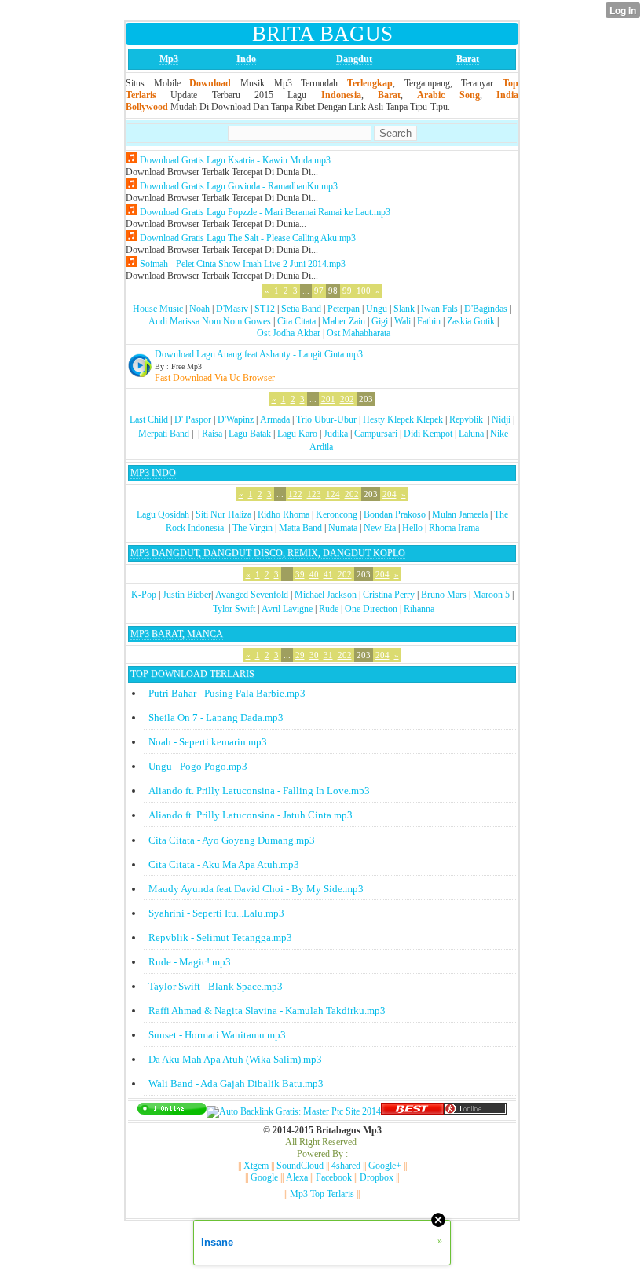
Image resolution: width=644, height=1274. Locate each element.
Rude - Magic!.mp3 (189, 962)
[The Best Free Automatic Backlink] (412, 1111)
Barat (467, 58)
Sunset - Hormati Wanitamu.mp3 (217, 1035)
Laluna (471, 433)
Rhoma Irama (454, 527)
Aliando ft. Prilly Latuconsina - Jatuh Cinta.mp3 (250, 815)
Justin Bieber (187, 594)
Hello (412, 527)
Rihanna (419, 608)
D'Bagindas (485, 308)
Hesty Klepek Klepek (403, 419)
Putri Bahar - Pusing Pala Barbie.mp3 (227, 693)
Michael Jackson (326, 594)
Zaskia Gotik (471, 321)
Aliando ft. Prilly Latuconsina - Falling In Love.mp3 (259, 790)
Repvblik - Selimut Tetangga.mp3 (220, 937)
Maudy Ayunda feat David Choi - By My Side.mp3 (256, 889)
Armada (275, 419)
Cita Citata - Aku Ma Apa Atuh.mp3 (223, 864)
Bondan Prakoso (395, 514)
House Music (158, 308)
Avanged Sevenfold (251, 594)
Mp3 (168, 58)
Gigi (379, 321)
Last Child (149, 419)
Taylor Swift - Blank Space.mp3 (215, 986)
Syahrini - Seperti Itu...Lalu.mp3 (216, 913)
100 (364, 290)
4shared (345, 1165)
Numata (342, 527)
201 (328, 399)
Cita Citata (296, 321)
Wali (402, 321)
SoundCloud (300, 1165)
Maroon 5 (491, 594)
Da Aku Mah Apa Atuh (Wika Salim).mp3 (235, 1059)
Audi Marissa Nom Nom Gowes (209, 321)
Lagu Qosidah (163, 514)
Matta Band (300, 527)
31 (328, 655)
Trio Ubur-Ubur (326, 419)
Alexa (297, 1177)
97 (319, 290)
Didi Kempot (428, 433)
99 (347, 290)
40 (314, 574)
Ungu (376, 308)
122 (295, 494)
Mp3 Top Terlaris (322, 1193)
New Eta (380, 527)
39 (300, 574)
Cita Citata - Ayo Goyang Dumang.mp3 (231, 840)
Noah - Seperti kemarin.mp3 (207, 742)
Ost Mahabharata (358, 333)
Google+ (384, 1165)
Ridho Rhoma (283, 514)
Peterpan (343, 308)
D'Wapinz (236, 419)
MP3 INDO (153, 472)
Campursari (375, 433)
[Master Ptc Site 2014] (294, 1111)
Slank (404, 308)
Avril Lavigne (287, 608)
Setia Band (301, 308)
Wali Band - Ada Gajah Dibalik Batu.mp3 (236, 1083)
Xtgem (256, 1165)
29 (300, 655)
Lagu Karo (297, 433)
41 (328, 574)
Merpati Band (163, 433)
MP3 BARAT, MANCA (176, 633)
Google (264, 1177)
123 (314, 494)
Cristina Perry (389, 594)
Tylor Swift (234, 608)
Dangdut (354, 58)
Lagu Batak (250, 433)
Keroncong (336, 514)
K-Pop (143, 594)
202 (347, 399)
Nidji (501, 419)
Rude (328, 608)
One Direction (371, 608)
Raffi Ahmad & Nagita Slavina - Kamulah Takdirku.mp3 (267, 1010)
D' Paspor (192, 419)
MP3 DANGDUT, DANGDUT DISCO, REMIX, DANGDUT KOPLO (267, 552)
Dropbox (376, 1177)
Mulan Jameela (460, 514)
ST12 (264, 308)
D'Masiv (232, 308)
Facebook (334, 1177)
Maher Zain (343, 321)
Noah (199, 308)
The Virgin (252, 527)
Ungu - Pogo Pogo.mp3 (197, 766)
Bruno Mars (444, 594)
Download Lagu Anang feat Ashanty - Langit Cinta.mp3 (259, 354)
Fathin (429, 321)
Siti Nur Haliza (223, 514)
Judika (336, 433)
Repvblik (466, 419)
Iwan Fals (439, 308)
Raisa (212, 433)
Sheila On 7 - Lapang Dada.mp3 (216, 717)
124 (333, 494)
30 (314, 655)
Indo (246, 58)
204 (389, 494)
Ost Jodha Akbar (288, 333)
